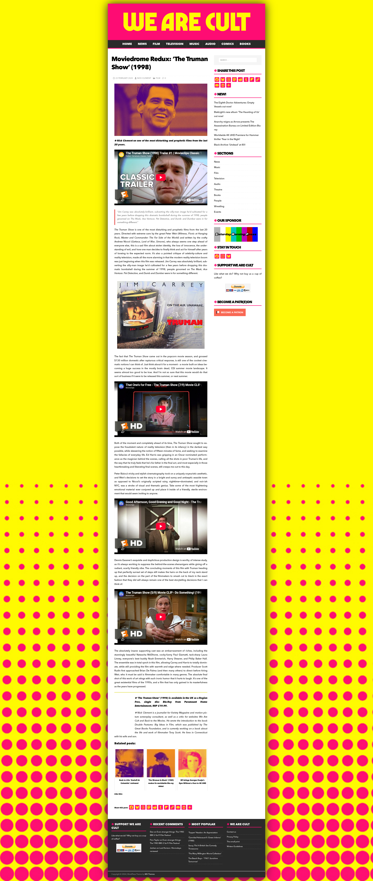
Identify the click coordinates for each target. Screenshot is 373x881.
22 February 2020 (124, 78)
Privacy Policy (232, 836)
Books (245, 44)
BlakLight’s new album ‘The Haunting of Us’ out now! (236, 114)
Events (217, 212)
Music (194, 44)
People (217, 201)
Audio (210, 44)
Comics (227, 44)
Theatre (218, 190)
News (142, 44)
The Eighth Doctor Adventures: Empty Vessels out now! (234, 105)
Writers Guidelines (235, 846)
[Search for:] (237, 60)
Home (127, 44)
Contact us (231, 832)
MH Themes (150, 874)
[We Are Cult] (186, 38)
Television (174, 44)
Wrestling (219, 206)
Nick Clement (144, 78)
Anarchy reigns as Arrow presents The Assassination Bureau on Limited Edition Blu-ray (237, 126)
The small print (233, 841)
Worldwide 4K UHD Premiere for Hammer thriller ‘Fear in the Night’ (236, 137)
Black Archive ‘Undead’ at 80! (229, 145)
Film (156, 44)
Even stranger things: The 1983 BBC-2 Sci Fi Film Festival (167, 833)
